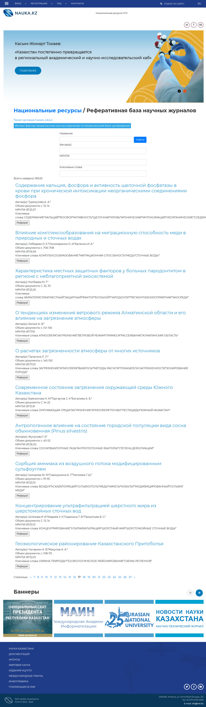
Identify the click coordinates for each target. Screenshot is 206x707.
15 (70, 577)
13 (60, 577)
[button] (7, 3)
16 (74, 577)
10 (46, 577)
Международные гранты (26, 676)
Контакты (77, 3)
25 (119, 577)
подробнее (27, 70)
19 (89, 577)
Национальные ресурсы (48, 110)
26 (124, 577)
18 (84, 577)
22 (104, 577)
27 (130, 577)
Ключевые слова (71, 167)
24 (114, 577)
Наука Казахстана (21, 648)
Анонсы (14, 659)
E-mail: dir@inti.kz (194, 703)
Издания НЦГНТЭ (20, 670)
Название (66, 133)
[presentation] (190, 592)
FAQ (59, 3)
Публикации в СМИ (22, 686)
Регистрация (39, 3)
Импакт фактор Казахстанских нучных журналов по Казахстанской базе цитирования (72, 125)
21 (99, 577)
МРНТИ (64, 155)
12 (55, 577)
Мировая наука (19, 665)
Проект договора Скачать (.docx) (33, 120)
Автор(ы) (65, 144)
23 (109, 577)
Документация (19, 654)
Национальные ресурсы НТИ (111, 13)
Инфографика (18, 681)
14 (65, 577)
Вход (18, 3)
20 (94, 577)
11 (51, 577)
